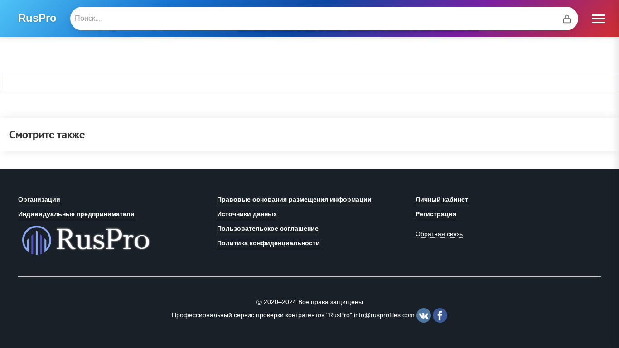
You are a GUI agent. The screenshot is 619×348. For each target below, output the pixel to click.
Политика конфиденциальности (268, 242)
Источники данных (247, 214)
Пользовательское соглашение (268, 228)
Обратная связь (439, 233)
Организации (39, 199)
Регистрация (436, 214)
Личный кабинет (442, 199)
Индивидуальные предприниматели (76, 214)
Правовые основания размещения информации (294, 199)
